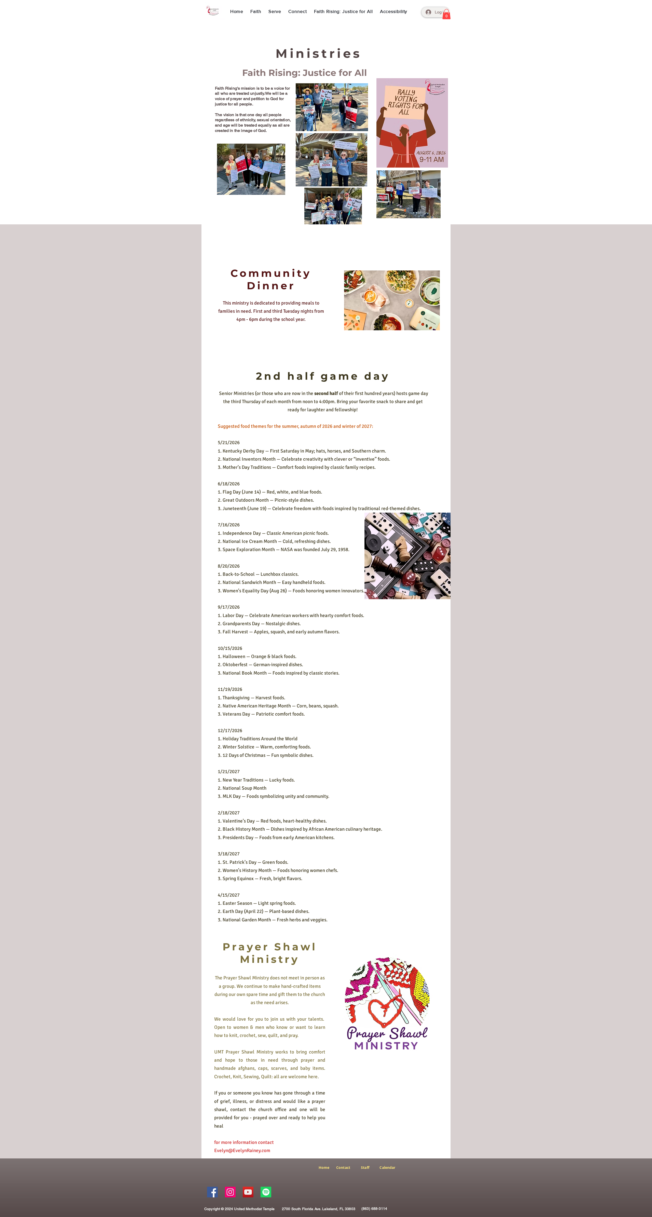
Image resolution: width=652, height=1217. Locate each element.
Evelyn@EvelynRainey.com (242, 1150)
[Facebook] (212, 1192)
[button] (256, 11)
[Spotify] (266, 1192)
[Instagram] (230, 1192)
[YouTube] (248, 1192)
